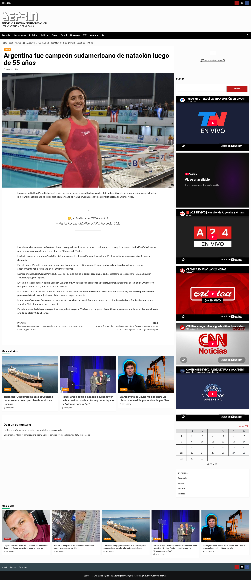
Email (64, 35)
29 (181, 458)
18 (213, 447)
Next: (127, 326)
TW (85, 35)
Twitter (13, 567)
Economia (182, 478)
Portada (6, 35)
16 (192, 447)
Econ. (55, 35)
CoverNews (148, 575)
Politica (33, 35)
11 (213, 441)
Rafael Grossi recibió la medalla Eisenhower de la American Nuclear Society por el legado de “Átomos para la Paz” (88, 400)
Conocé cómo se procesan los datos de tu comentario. (66, 434)
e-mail (4, 567)
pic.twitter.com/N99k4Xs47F (89, 218)
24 (202, 452)
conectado (31, 430)
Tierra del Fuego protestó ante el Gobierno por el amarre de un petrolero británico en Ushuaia (28, 400)
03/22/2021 (10, 69)
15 (181, 447)
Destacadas (19, 35)
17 (202, 447)
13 (233, 441)
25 (213, 452)
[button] (247, 35)
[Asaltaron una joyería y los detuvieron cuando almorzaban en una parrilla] (76, 526)
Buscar (180, 79)
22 (181, 452)
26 (223, 452)
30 (192, 458)
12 (223, 441)
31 (202, 458)
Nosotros (75, 35)
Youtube (94, 35)
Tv (103, 35)
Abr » (215, 464)
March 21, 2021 (110, 223)
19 (223, 447)
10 (202, 441)
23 (192, 452)
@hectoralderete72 (212, 60)
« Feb (209, 464)
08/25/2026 (10, 408)
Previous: (50, 326)
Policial (45, 35)
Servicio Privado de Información (24, 23)
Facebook (23, 567)
